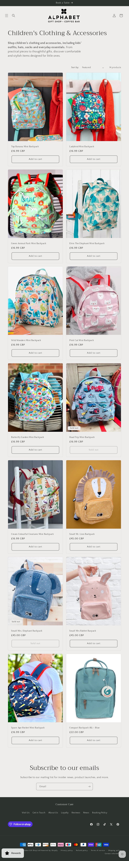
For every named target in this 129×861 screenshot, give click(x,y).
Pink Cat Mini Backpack (81, 340)
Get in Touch (39, 812)
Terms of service (98, 850)
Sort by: (75, 67)
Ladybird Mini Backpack (81, 146)
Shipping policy (114, 850)
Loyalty (64, 812)
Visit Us (26, 812)
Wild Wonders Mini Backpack (26, 340)
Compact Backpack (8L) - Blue (84, 728)
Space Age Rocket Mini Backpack (28, 728)
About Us (53, 812)
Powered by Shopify (49, 850)
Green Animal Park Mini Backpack (28, 243)
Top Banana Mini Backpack (25, 146)
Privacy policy (67, 850)
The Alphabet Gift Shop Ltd (28, 850)
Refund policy (82, 850)
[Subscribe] (89, 786)
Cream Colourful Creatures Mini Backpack (32, 534)
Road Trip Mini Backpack (82, 437)
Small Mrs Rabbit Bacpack (82, 631)
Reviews (76, 812)
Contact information (113, 854)
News (86, 812)
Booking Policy (99, 812)
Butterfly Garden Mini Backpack (27, 437)
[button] (6, 15)
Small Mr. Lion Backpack (82, 534)
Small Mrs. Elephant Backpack (26, 631)
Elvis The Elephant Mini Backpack (87, 243)
